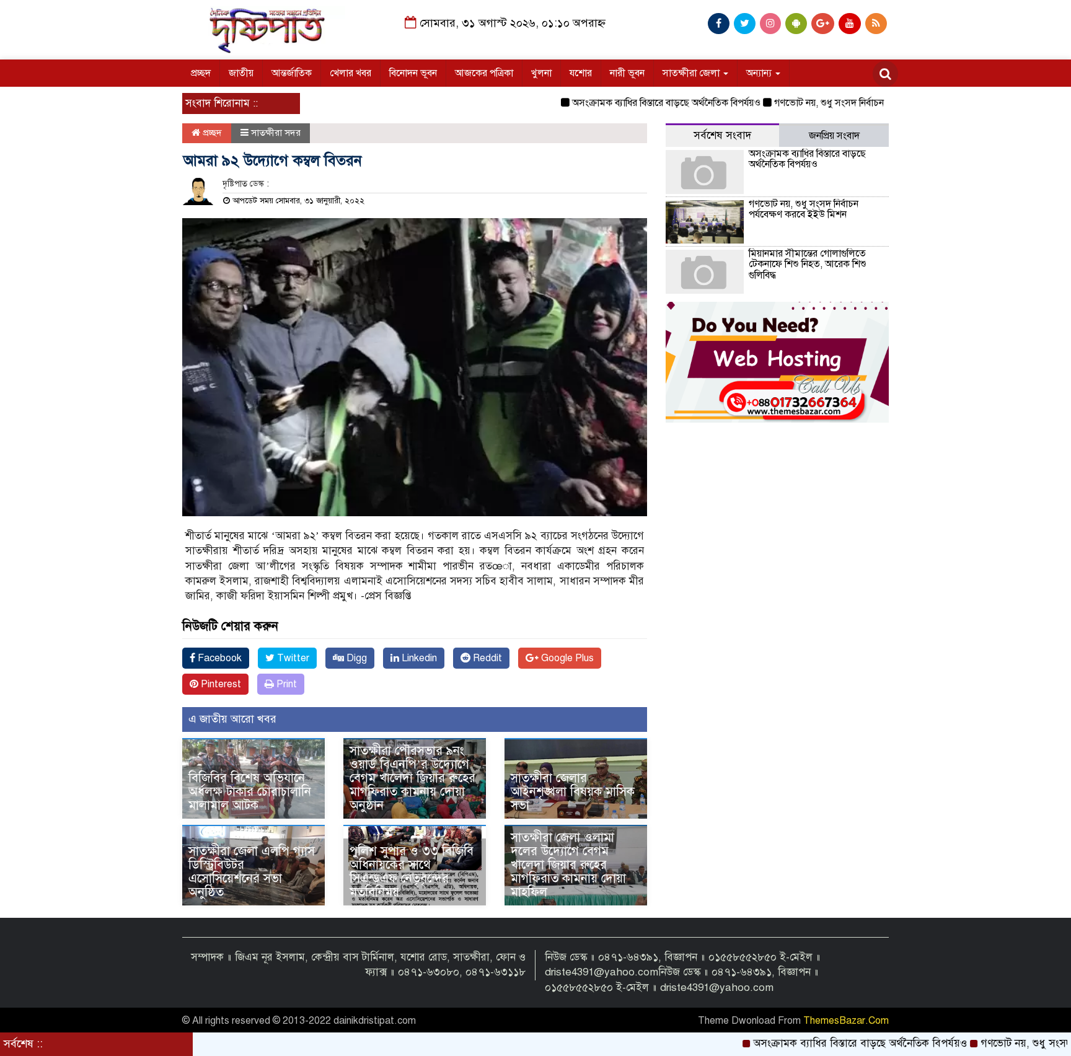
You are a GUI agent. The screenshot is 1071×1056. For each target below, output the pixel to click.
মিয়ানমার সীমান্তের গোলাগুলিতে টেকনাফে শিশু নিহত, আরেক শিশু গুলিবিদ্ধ (807, 264)
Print (285, 684)
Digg (355, 658)
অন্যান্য (760, 73)
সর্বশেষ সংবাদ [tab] (722, 135)
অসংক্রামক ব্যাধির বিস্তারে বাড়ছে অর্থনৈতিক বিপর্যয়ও (631, 103)
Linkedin (418, 658)
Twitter (292, 658)
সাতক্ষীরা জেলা (692, 73)
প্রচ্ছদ (201, 73)
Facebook (218, 658)
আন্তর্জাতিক (291, 73)
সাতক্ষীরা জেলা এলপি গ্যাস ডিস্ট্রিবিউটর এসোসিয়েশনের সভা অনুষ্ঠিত (251, 871)
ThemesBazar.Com (846, 1020)
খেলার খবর (350, 73)
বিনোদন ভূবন (413, 73)
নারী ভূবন (627, 73)
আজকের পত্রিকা (484, 73)
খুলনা (541, 73)
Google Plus (566, 658)
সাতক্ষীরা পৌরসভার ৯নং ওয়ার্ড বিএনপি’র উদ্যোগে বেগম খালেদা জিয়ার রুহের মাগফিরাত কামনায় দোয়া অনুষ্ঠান (412, 778)
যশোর (581, 73)
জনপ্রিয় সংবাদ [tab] (834, 136)
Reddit (486, 658)
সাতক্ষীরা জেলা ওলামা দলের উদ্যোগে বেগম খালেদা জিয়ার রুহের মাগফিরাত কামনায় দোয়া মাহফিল (568, 865)
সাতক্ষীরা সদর (276, 132)
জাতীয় (241, 73)
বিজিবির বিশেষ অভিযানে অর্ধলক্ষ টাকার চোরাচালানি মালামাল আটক (249, 791)
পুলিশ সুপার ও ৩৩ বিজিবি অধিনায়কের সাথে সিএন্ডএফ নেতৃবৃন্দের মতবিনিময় (412, 871)
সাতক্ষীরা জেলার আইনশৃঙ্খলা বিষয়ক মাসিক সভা (573, 791)
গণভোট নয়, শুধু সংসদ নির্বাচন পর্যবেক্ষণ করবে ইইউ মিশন (844, 103)
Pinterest (219, 684)
